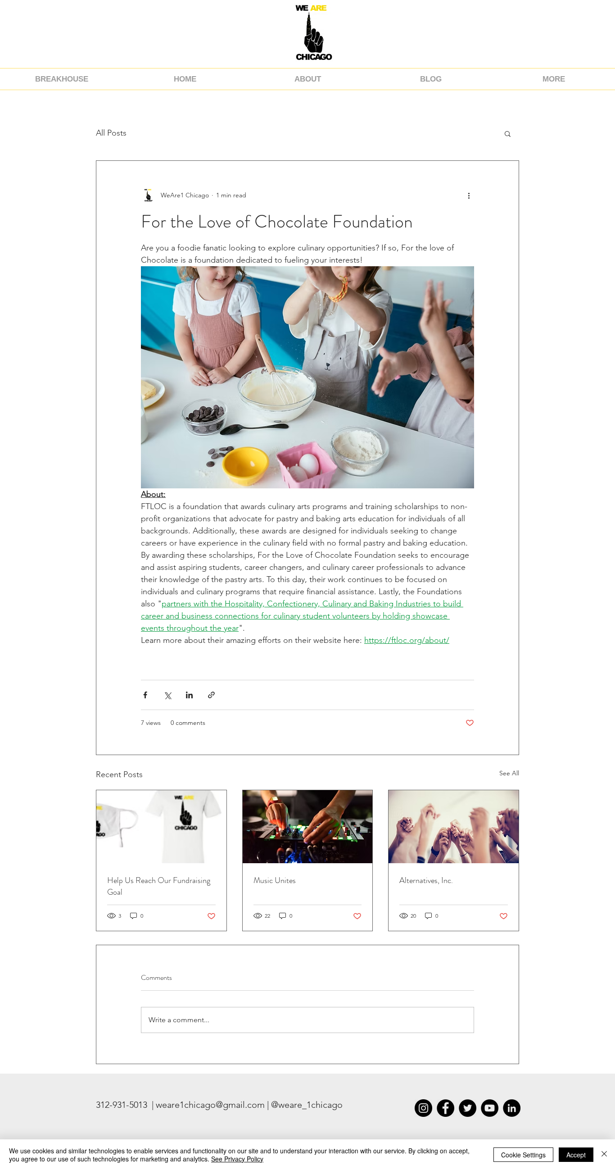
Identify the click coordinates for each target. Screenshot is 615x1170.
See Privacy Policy (237, 1158)
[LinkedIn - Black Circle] (511, 1108)
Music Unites (274, 880)
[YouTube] (489, 1108)
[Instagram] (423, 1108)
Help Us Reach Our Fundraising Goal (158, 886)
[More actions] (468, 195)
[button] (507, 133)
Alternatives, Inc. (426, 880)
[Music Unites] (308, 826)
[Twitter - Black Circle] (467, 1108)
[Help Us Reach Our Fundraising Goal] (161, 826)
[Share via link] (211, 695)
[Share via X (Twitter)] (167, 695)
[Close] (604, 1155)
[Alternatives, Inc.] (454, 826)
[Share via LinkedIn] (189, 695)
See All (509, 773)
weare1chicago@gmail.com (210, 1104)
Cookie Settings (523, 1154)
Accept (576, 1154)
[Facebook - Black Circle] (445, 1108)
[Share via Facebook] (145, 695)
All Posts (111, 133)
